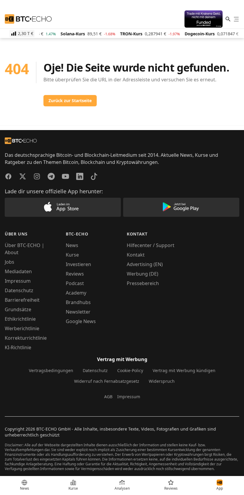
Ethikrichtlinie (20, 319)
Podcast (75, 283)
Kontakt (136, 255)
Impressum (18, 281)
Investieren (78, 264)
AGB (108, 396)
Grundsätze (18, 309)
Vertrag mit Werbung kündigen (184, 370)
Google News (81, 321)
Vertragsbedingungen (51, 370)
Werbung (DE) (142, 274)
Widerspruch (162, 381)
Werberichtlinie (22, 328)
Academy (76, 293)
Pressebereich (143, 283)
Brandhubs (78, 302)
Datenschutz (19, 290)
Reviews (75, 274)
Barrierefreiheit (22, 300)
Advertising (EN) (145, 264)
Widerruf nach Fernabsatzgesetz (106, 381)
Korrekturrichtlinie (26, 338)
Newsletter (78, 312)
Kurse (72, 255)
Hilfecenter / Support (150, 245)
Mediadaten (18, 271)
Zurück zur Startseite (70, 100)
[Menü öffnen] (236, 19)
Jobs (9, 262)
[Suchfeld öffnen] (228, 19)
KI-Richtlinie (18, 347)
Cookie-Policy (130, 370)
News (72, 245)
